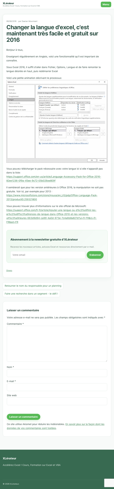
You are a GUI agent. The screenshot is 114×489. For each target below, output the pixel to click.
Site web (12, 395)
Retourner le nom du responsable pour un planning (33, 285)
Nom (10, 367)
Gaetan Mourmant (29, 21)
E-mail (11, 381)
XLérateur (8, 3)
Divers (9, 270)
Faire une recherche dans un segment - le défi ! (31, 293)
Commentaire (15, 323)
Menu (106, 4)
